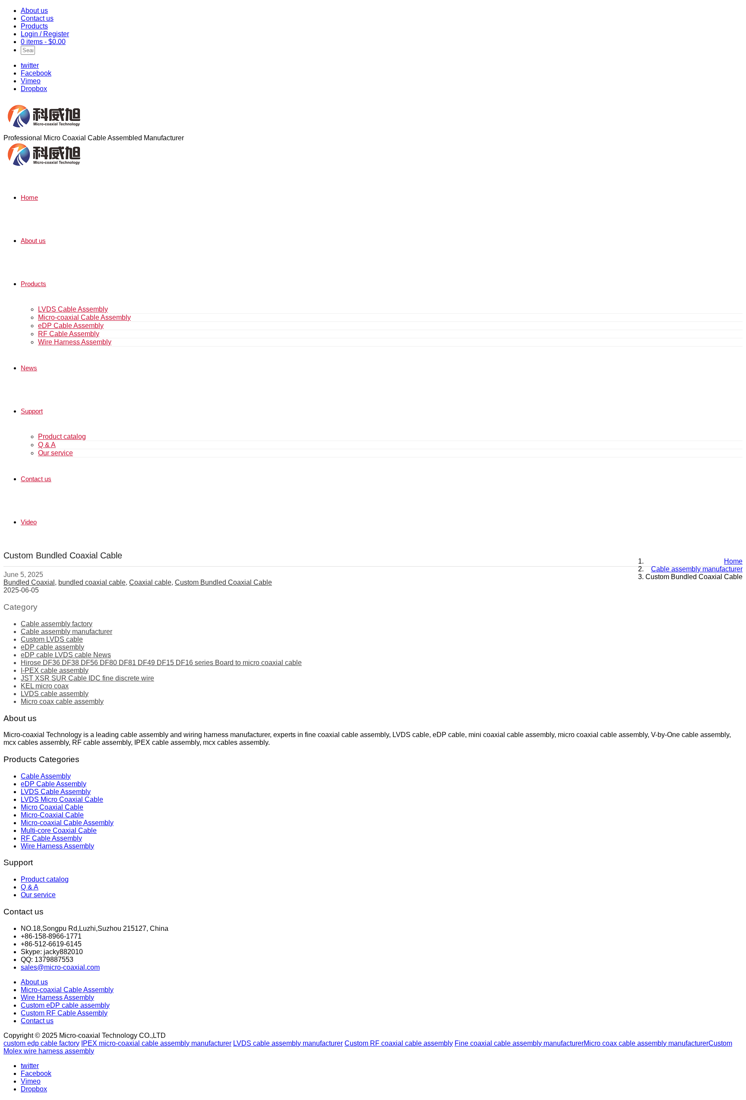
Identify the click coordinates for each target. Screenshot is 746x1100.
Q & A (47, 444)
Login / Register (45, 34)
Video (29, 522)
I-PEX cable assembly (55, 670)
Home (29, 197)
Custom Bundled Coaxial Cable (223, 582)
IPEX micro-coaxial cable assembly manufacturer (156, 1043)
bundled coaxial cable (92, 582)
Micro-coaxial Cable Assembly (84, 317)
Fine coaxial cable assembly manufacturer (519, 1043)
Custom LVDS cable (52, 639)
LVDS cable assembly (55, 693)
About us (34, 10)
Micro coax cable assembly (62, 701)
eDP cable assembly (52, 647)
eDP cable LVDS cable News (66, 655)
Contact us (37, 18)
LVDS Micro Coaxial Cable (62, 799)
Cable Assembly (46, 776)
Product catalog (62, 436)
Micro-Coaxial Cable (52, 815)
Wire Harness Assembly (74, 342)
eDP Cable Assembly (71, 325)
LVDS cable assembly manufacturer (288, 1043)
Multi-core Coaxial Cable (59, 830)
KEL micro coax (45, 686)
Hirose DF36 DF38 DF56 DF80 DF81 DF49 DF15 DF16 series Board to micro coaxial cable (161, 662)
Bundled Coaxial (29, 582)
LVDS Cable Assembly (73, 309)
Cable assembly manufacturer (66, 631)
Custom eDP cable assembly (65, 1005)
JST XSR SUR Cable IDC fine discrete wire (87, 678)
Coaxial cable (150, 582)
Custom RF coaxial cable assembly (399, 1043)
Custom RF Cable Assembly (64, 1013)
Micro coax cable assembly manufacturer (646, 1043)
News (29, 368)
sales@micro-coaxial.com (60, 967)
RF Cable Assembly (68, 333)
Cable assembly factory (56, 623)
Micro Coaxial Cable (52, 807)
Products (34, 26)
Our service (55, 453)
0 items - (43, 41)
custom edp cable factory (41, 1043)
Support (32, 411)
